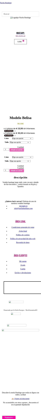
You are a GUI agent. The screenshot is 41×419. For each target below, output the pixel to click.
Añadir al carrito (16, 150)
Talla (7, 142)
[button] (20, 22)
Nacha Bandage (6, 3)
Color (6, 138)
